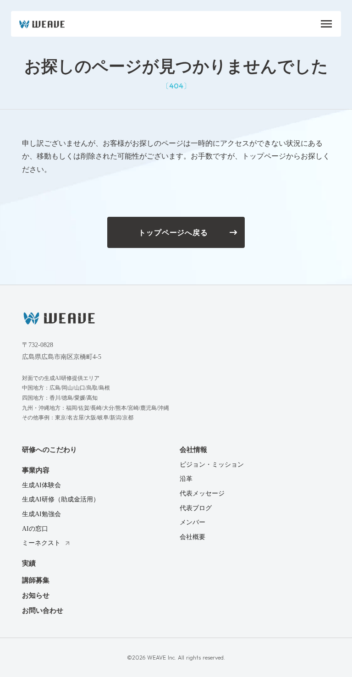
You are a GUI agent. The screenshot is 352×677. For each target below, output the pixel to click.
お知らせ (36, 595)
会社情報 (193, 449)
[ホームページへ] (59, 317)
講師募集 (36, 580)
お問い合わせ (42, 610)
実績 (29, 563)
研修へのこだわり (49, 449)
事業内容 (36, 470)
